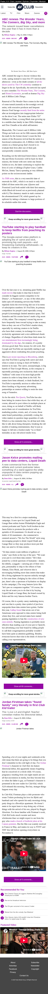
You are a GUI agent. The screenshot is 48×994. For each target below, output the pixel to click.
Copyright (35, 969)
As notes (8, 178)
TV (11, 13)
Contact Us (24, 975)
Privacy (13, 972)
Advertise (13, 965)
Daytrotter (34, 1)
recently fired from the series (32, 110)
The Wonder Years (25, 90)
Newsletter (39, 7)
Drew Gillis (8, 478)
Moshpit (42, 1)
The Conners (39, 90)
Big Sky (14, 38)
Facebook (13, 969)
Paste (2, 1)
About (13, 962)
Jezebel (18, 1)
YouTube (14, 257)
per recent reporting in (22, 357)
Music (27, 13)
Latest (3, 13)
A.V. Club (10, 1)
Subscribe (11, 7)
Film (18, 13)
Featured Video (8, 925)
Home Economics (13, 93)
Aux (3, 38)
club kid (14, 724)
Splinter (26, 1)
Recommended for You (12, 890)
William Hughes (9, 35)
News (8, 38)
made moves (7, 293)
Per (20, 397)
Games (37, 13)
